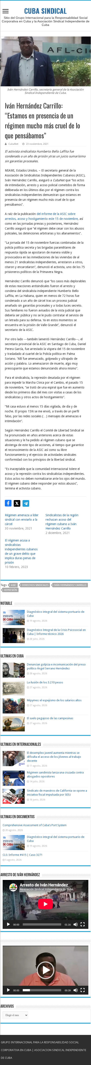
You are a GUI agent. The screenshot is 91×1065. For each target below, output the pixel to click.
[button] (45, 970)
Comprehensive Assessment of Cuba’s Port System (34, 825)
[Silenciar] (75, 924)
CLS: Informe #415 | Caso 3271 (22, 854)
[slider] (42, 990)
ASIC (13, 585)
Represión (10, 590)
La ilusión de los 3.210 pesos (45, 682)
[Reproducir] (8, 924)
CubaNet (13, 144)
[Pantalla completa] (82, 924)
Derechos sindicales (35, 585)
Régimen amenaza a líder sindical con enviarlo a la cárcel (21, 519)
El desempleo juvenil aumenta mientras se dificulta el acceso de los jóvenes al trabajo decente (54, 756)
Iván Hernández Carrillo (70, 585)
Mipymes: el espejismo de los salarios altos (54, 700)
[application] (45, 904)
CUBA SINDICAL (45, 11)
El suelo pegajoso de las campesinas (50, 718)
